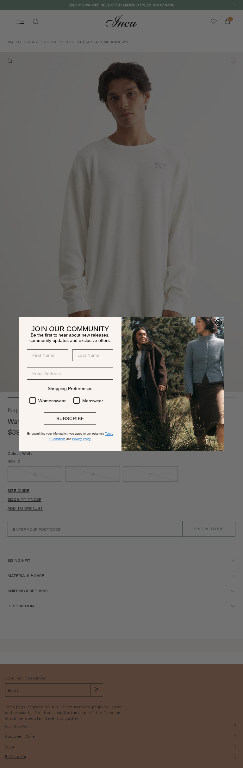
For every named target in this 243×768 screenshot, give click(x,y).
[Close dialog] (218, 322)
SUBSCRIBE (70, 418)
